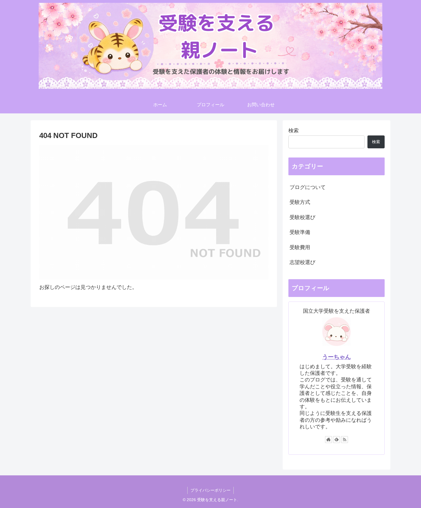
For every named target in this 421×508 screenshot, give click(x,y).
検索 (293, 130)
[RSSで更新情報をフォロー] (344, 439)
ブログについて (308, 187)
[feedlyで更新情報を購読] (336, 439)
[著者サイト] (328, 439)
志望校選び (302, 262)
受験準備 (300, 232)
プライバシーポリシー (210, 490)
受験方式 (300, 202)
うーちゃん (336, 357)
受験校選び (302, 217)
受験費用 (300, 247)
